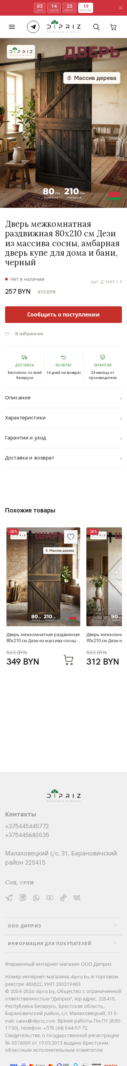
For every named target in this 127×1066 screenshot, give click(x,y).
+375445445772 (27, 826)
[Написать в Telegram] (33, 27)
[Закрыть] (120, 8)
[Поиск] (96, 26)
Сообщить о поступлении (63, 314)
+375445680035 (27, 835)
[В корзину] (68, 659)
